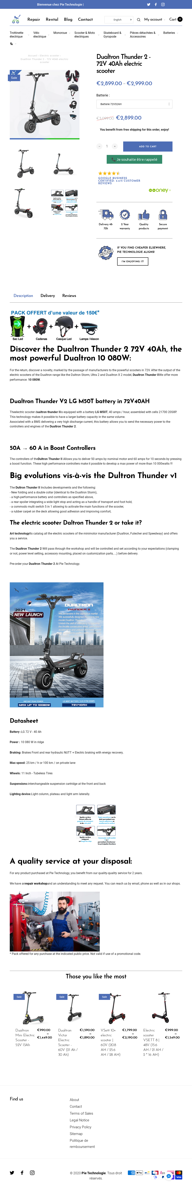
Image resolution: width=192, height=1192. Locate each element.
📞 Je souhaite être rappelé (134, 159)
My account (153, 19)
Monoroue (60, 33)
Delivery (47, 296)
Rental (52, 20)
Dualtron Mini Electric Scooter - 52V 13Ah (25, 1038)
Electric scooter (49, 55)
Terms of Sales (81, 1113)
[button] (169, 1176)
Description (23, 296)
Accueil (32, 55)
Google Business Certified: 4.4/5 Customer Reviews (120, 181)
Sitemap (76, 1134)
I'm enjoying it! (133, 262)
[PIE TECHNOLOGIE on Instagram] (163, 4)
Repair (33, 20)
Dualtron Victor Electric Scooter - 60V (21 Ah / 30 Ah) (68, 1043)
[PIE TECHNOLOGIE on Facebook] (156, 4)
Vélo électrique (39, 34)
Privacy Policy (80, 1127)
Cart (175, 19)
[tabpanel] (44, 104)
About (74, 1100)
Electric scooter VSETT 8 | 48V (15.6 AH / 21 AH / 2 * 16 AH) (153, 1043)
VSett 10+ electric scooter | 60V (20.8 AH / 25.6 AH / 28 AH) (111, 1043)
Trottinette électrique (16, 34)
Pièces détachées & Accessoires (142, 34)
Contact (85, 20)
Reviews (69, 296)
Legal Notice (79, 1120)
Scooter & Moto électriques (84, 34)
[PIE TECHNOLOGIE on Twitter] (148, 4)
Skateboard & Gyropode (112, 34)
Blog (68, 20)
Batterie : (103, 95)
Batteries (169, 33)
